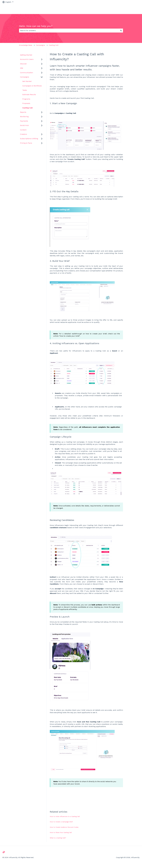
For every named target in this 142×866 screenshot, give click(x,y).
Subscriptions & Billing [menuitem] (29, 139)
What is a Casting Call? (58, 838)
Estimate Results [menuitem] (29, 94)
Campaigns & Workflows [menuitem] (32, 86)
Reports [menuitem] (23, 112)
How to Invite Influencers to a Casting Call (65, 816)
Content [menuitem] (23, 130)
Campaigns (40, 45)
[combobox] (69, 31)
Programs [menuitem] (26, 99)
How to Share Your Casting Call (61, 832)
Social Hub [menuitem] (24, 125)
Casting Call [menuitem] (27, 108)
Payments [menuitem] (24, 121)
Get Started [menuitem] (26, 81)
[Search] (121, 31)
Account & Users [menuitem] (26, 59)
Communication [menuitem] (26, 73)
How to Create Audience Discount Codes (64, 827)
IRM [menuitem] (21, 68)
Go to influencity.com (128, 9)
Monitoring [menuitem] (24, 117)
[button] (41, 59)
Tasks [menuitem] (24, 90)
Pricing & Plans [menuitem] (26, 143)
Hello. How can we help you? (35, 26)
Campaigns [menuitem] (24, 77)
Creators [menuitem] (23, 134)
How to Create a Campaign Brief (61, 822)
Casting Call (53, 45)
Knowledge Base (25, 45)
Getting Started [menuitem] (26, 55)
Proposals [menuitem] (26, 103)
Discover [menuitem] (23, 64)
